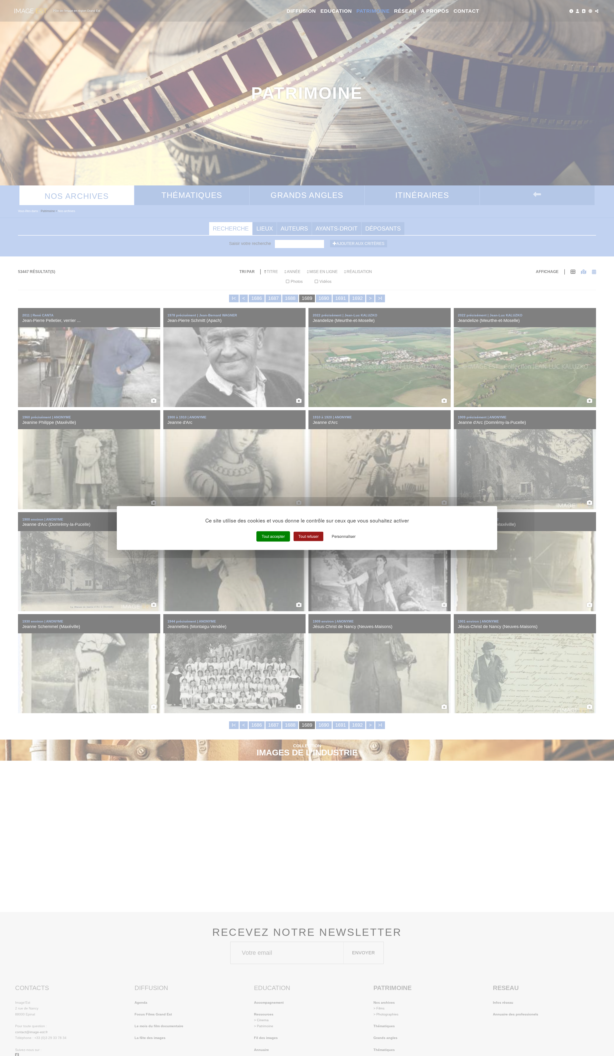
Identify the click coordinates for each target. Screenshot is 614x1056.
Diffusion (301, 11)
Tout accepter (273, 536)
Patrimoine (373, 11)
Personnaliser (343, 536)
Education (336, 11)
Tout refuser (308, 536)
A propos (435, 11)
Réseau (405, 11)
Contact (466, 11)
